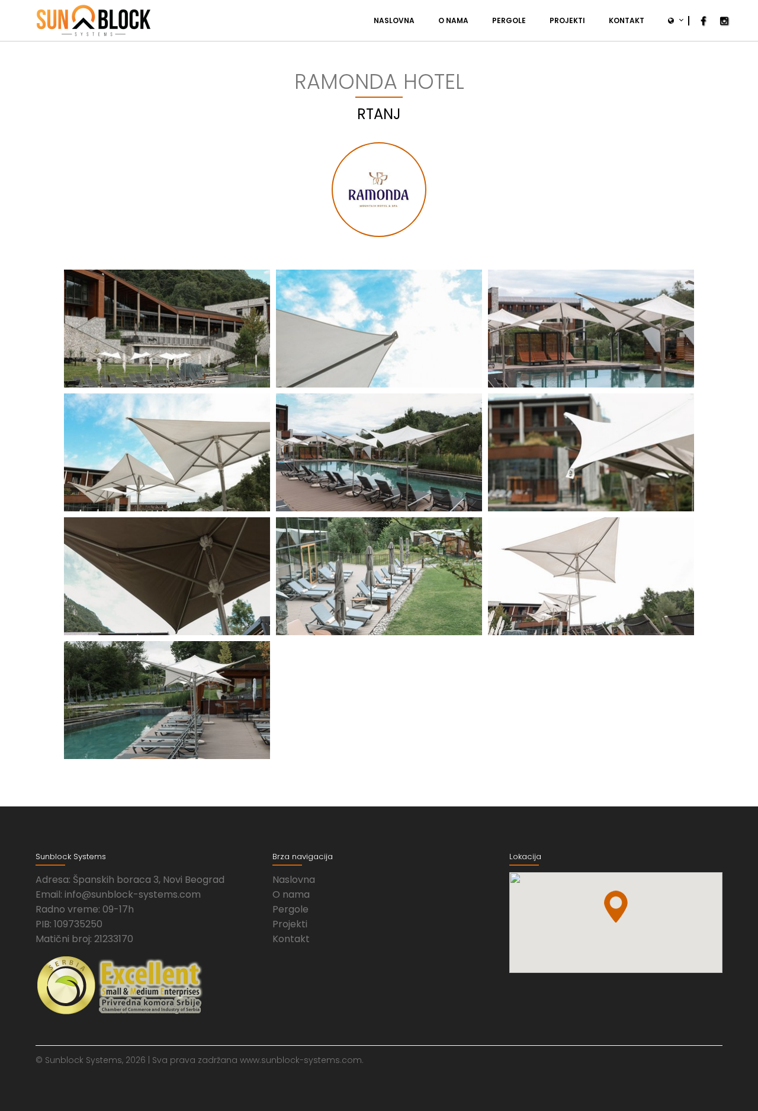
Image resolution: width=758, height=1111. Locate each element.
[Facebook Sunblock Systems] (703, 21)
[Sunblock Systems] (94, 21)
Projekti (567, 20)
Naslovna (394, 20)
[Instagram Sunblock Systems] (724, 21)
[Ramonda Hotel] (167, 328)
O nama (453, 20)
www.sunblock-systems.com (301, 1060)
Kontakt (626, 20)
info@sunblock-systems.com (133, 894)
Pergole (509, 20)
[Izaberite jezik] (672, 20)
